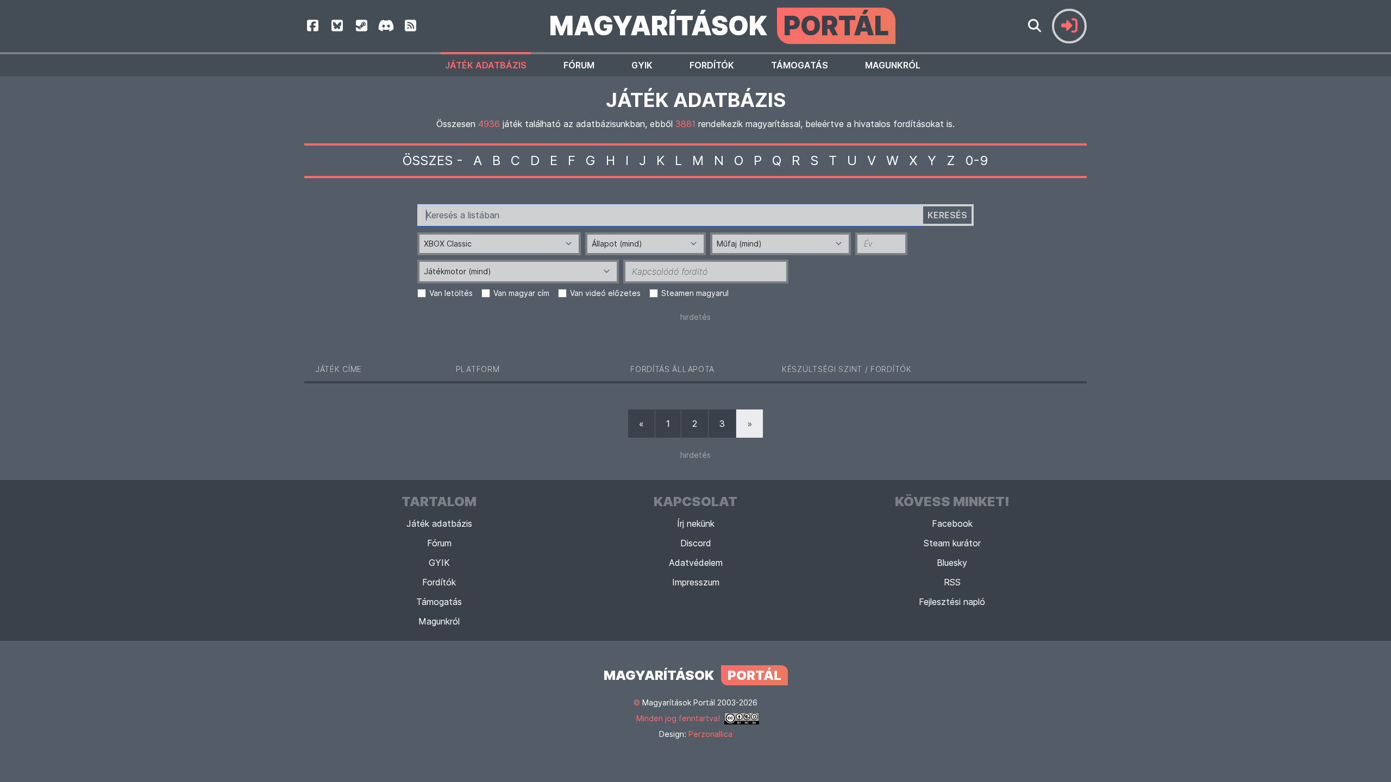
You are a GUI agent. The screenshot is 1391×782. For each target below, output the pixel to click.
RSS (952, 582)
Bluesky (952, 562)
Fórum (578, 65)
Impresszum (695, 582)
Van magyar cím (521, 293)
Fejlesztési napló (952, 601)
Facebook (952, 523)
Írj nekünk (696, 523)
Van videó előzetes (605, 293)
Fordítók (712, 65)
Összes (428, 160)
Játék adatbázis (486, 65)
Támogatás (799, 65)
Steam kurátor (952, 543)
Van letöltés (451, 293)
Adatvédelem (696, 562)
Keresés (947, 215)
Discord (695, 543)
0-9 (977, 160)
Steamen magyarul (695, 293)
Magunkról (892, 65)
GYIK (642, 65)
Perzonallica (710, 734)
